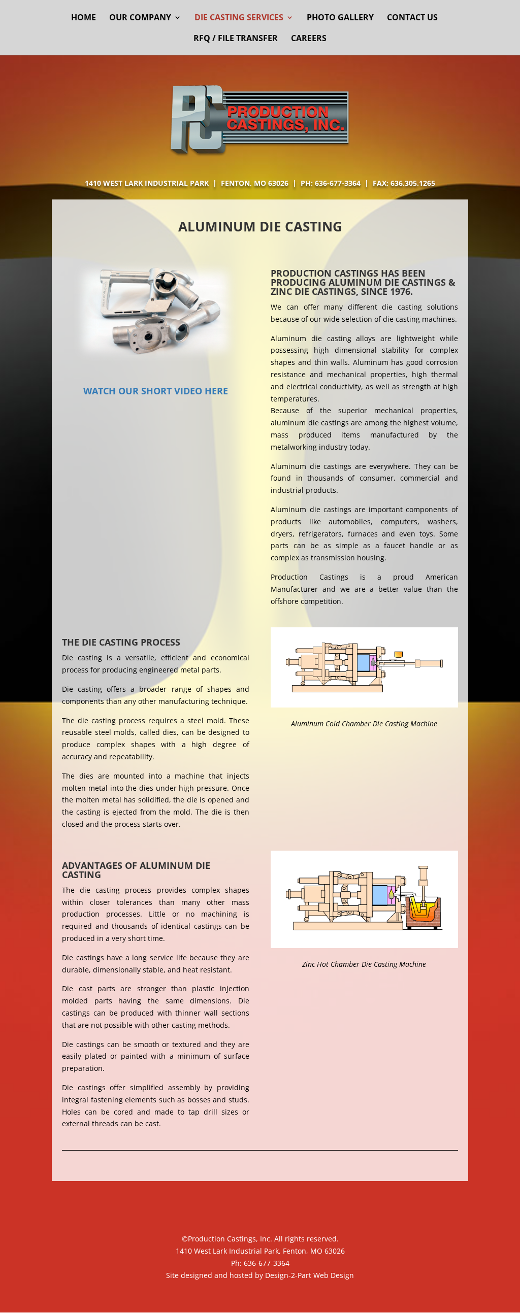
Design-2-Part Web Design (309, 1275)
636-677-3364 (266, 1263)
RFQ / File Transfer (235, 39)
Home (83, 18)
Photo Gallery (340, 18)
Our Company (140, 18)
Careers (309, 39)
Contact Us (412, 18)
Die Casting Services (238, 18)
